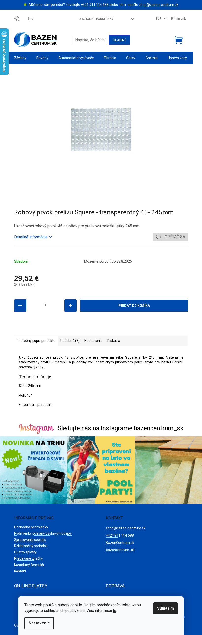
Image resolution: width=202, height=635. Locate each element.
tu (114, 610)
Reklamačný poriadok (31, 546)
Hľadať (119, 40)
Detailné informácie (31, 237)
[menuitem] (20, 58)
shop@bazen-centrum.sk (158, 5)
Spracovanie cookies (30, 540)
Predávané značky (28, 558)
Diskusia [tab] (113, 341)
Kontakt (20, 571)
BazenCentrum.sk (120, 543)
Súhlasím (165, 608)
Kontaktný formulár (29, 565)
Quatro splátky (25, 552)
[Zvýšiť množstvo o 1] (70, 305)
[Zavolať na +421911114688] (21, 18)
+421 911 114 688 (95, 5)
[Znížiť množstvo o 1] (20, 305)
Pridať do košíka (134, 306)
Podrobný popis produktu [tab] (36, 341)
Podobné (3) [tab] (70, 341)
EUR (159, 18)
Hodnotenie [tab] (93, 341)
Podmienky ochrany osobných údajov (43, 533)
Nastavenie (39, 623)
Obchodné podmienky (96, 19)
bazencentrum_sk (120, 550)
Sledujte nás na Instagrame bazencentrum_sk (120, 428)
